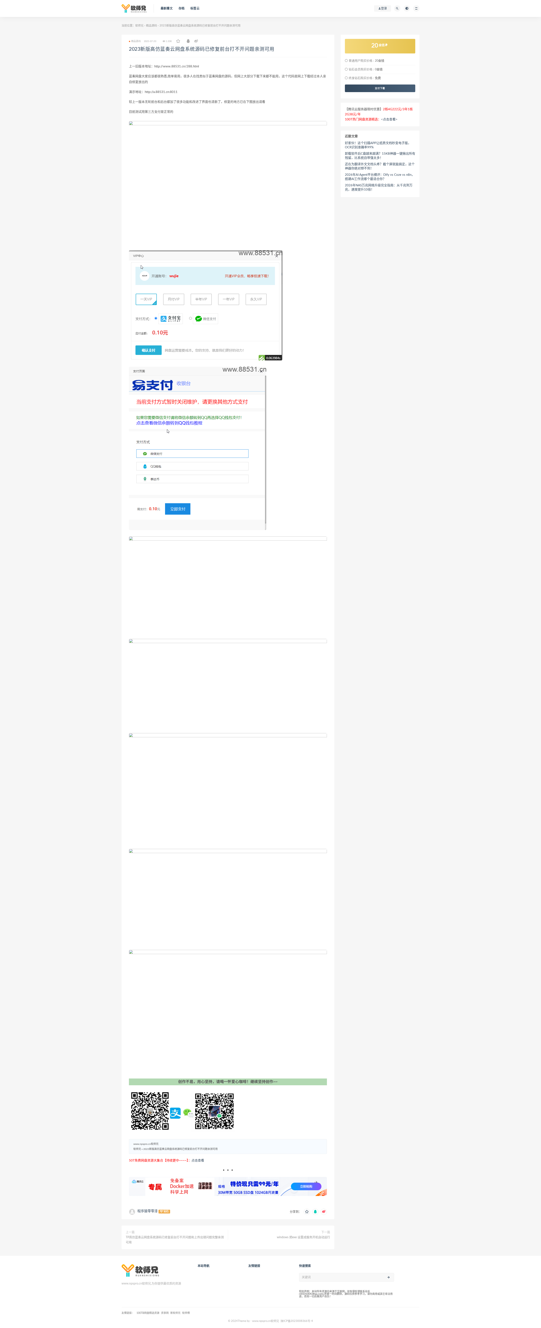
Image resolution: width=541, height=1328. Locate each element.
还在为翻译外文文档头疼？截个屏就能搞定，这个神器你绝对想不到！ (380, 166)
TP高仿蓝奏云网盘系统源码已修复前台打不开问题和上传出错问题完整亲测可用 (175, 1240)
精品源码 (151, 25)
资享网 (165, 1313)
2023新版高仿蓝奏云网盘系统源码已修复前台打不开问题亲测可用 (202, 49)
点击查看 (197, 1160)
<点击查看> (389, 119)
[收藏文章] (178, 41)
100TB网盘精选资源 (148, 1313)
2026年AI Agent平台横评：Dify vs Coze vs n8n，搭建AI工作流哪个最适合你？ (380, 177)
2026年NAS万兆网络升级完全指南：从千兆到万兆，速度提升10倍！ (379, 187)
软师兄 (139, 25)
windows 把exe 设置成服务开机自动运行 (303, 1237)
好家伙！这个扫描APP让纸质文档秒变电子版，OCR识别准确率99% (378, 145)
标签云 (194, 8)
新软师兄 (175, 1313)
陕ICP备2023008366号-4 (297, 1321)
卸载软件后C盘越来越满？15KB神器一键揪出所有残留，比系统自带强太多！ (380, 156)
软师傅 (186, 1313)
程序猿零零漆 (147, 1211)
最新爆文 (167, 8)
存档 (181, 8)
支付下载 (380, 88)
